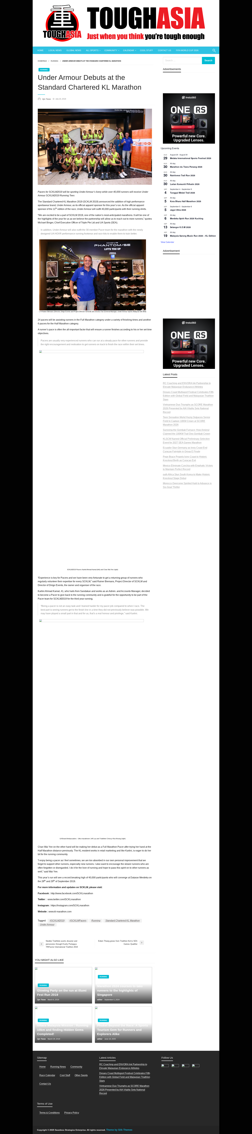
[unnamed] (189, 118)
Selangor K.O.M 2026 (180, 227)
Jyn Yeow (46, 99)
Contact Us (45, 1083)
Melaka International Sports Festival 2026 (190, 158)
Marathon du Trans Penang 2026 (186, 166)
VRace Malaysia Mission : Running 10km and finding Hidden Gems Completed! (62, 1030)
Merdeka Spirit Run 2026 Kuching (186, 218)
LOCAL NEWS (55, 50)
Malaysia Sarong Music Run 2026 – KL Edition (193, 235)
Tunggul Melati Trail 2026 (182, 192)
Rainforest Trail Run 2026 (182, 175)
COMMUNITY (110, 50)
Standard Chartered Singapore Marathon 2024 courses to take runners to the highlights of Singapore (120, 988)
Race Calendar (47, 1075)
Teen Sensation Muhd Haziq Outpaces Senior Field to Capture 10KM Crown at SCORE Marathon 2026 (186, 421)
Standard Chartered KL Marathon (122, 920)
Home (42, 1066)
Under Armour (47, 924)
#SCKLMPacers (78, 920)
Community (76, 1066)
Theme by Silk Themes (119, 1129)
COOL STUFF (146, 50)
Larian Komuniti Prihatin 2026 (185, 184)
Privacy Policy (71, 1112)
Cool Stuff (65, 1075)
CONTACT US (164, 50)
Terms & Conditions (49, 1112)
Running (54, 61)
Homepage (42, 61)
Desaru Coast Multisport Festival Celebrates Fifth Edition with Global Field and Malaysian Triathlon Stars (188, 396)
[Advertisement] (189, 293)
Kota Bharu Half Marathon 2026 (185, 201)
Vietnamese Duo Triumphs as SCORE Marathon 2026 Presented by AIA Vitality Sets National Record (188, 408)
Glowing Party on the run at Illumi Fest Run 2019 (61, 992)
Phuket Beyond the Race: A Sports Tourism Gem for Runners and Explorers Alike (122, 1030)
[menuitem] (40, 50)
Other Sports (81, 1075)
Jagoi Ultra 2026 (178, 209)
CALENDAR (128, 50)
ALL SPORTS (92, 50)
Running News (58, 1066)
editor (100, 1000)
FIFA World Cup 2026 (187, 50)
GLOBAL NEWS (73, 50)
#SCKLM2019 (57, 920)
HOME (40, 50)
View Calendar (167, 242)
